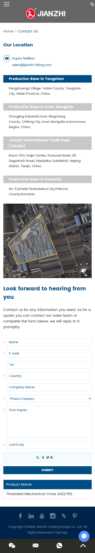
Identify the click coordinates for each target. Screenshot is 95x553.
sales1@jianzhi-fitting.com (32, 65)
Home (8, 31)
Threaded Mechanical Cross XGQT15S (39, 494)
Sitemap (61, 532)
